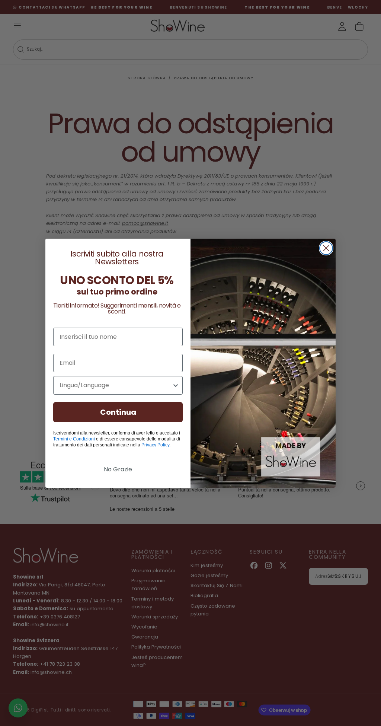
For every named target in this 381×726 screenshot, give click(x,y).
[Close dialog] (326, 248)
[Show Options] (175, 385)
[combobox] (116, 385)
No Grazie (118, 469)
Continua (118, 412)
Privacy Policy (155, 445)
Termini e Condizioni (74, 439)
